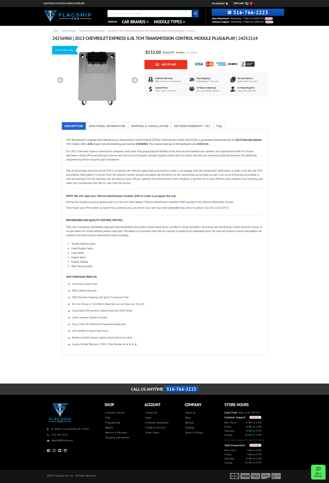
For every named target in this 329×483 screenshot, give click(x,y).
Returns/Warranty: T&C (192, 126)
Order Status (152, 432)
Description (74, 126)
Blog (188, 417)
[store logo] (68, 16)
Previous (59, 78)
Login (148, 417)
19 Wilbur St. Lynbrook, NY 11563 (70, 428)
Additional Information (107, 126)
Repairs (109, 427)
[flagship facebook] (49, 451)
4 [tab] (105, 115)
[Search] (195, 13)
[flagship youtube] (66, 451)
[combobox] (153, 13)
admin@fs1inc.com (179, 207)
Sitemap (189, 427)
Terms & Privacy (194, 432)
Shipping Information (117, 437)
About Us (190, 412)
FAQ (219, 126)
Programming (112, 422)
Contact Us (151, 412)
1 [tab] (89, 115)
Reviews (189, 422)
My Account (218, 3)
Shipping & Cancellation (149, 126)
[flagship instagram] (54, 451)
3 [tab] (99, 115)
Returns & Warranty (116, 432)
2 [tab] (94, 115)
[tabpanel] (97, 78)
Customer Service (114, 412)
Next (133, 78)
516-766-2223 (250, 12)
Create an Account (155, 427)
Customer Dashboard (156, 422)
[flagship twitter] (60, 451)
